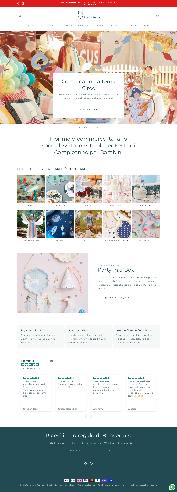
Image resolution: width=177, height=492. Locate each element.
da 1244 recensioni (31, 368)
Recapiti (154, 485)
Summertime (146, 241)
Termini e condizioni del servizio (111, 485)
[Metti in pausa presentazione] (97, 127)
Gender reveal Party (117, 241)
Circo (88, 206)
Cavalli (88, 241)
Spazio (59, 241)
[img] (89, 365)
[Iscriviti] (109, 451)
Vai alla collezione (88, 109)
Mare (31, 206)
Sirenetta (146, 206)
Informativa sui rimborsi (64, 485)
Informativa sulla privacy (86, 485)
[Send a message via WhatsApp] (172, 487)
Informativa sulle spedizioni (137, 485)
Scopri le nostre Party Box (115, 297)
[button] (20, 16)
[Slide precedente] (79, 127)
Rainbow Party (31, 241)
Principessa (117, 206)
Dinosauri (60, 206)
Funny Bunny (31, 485)
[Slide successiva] (91, 127)
